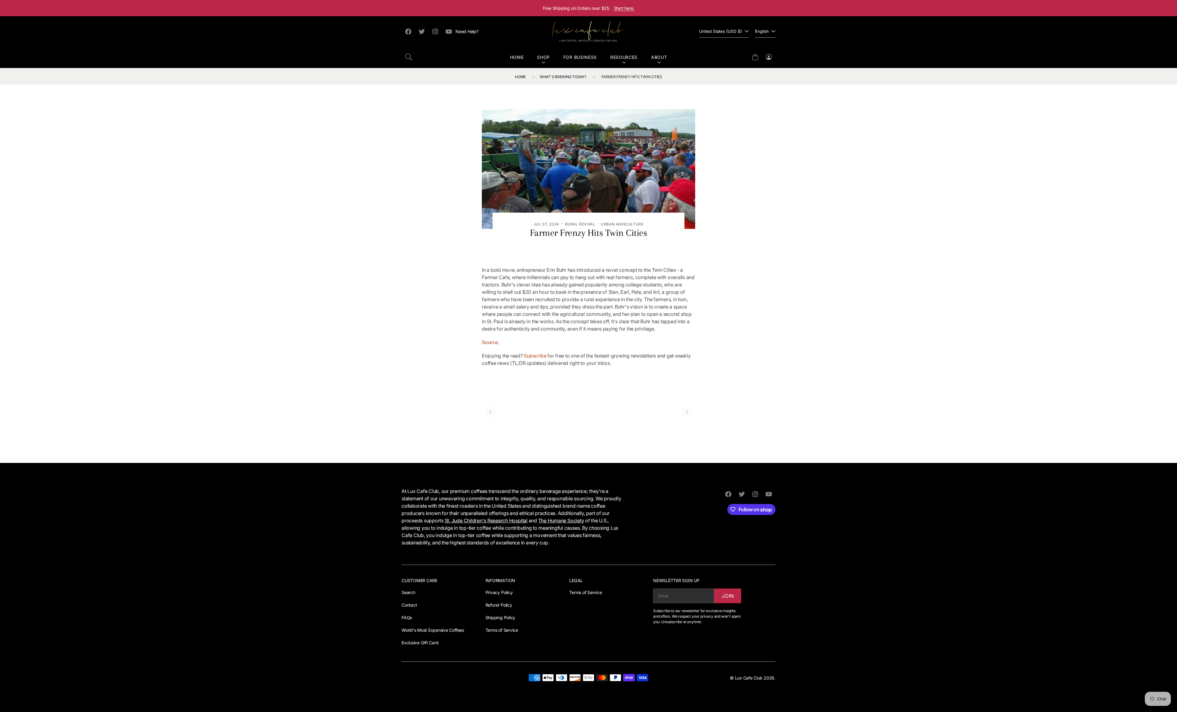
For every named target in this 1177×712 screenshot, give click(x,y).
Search (408, 592)
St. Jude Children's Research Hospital (486, 520)
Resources (624, 57)
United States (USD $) (720, 31)
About (659, 57)
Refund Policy (499, 605)
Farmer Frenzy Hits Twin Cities (631, 76)
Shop (543, 57)
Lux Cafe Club (749, 677)
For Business (580, 57)
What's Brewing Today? (563, 76)
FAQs (407, 617)
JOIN (728, 596)
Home (517, 57)
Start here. (624, 8)
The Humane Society (561, 520)
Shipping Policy (500, 617)
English (762, 31)
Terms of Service (502, 630)
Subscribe (535, 356)
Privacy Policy (499, 592)
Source (490, 342)
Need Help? (466, 31)
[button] (409, 57)
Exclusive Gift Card (420, 642)
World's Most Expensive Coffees (433, 630)
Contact (409, 605)
